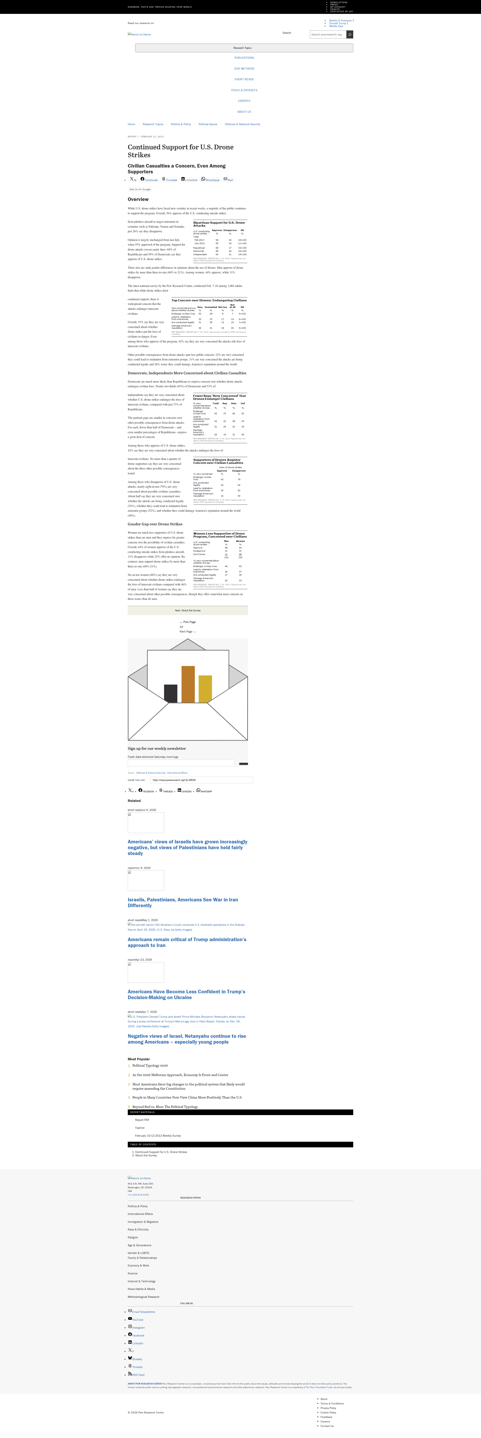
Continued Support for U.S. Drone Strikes (161, 1152)
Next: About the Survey (188, 610)
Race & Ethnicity (138, 1229)
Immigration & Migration (143, 1222)
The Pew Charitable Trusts (319, 1387)
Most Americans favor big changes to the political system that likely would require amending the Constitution (188, 1086)
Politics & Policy (138, 1206)
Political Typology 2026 (150, 1065)
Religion (133, 1237)
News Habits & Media (141, 1289)
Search (287, 33)
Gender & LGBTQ (138, 1253)
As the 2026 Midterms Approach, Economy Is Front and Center (180, 1075)
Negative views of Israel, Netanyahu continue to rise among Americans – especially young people (187, 1039)
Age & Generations (139, 1245)
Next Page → (188, 631)
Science (133, 1273)
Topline (139, 1128)
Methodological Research (144, 1297)
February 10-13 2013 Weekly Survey (158, 1135)
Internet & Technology (142, 1281)
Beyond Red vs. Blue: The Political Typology (165, 1107)
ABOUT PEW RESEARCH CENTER (145, 1383)
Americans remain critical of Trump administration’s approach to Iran (187, 942)
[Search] (349, 34)
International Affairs (177, 772)
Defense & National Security (150, 772)
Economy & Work (138, 1265)
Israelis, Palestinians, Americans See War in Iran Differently (183, 902)
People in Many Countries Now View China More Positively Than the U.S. (187, 1097)
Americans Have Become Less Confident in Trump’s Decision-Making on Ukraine (186, 994)
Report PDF (142, 1120)
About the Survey (146, 1155)
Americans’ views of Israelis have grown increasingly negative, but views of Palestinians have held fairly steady (187, 847)
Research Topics (243, 48)
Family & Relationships (142, 1258)
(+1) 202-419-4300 (138, 1194)
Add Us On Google (140, 189)
